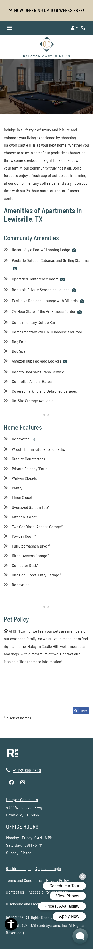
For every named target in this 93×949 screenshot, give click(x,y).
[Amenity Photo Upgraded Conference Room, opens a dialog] (62, 279)
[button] (46, 10)
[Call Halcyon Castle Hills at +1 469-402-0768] (84, 28)
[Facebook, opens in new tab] (11, 782)
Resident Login (18, 868)
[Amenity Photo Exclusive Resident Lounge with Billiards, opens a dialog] (82, 301)
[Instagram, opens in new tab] (22, 782)
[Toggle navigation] (9, 28)
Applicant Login (48, 868)
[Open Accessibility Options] (11, 925)
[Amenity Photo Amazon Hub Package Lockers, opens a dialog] (65, 361)
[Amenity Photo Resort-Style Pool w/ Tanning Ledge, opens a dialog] (74, 250)
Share (83, 711)
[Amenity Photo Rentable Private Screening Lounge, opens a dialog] (74, 290)
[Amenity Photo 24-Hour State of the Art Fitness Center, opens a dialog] (79, 312)
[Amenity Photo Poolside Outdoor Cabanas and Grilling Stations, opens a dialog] (15, 268)
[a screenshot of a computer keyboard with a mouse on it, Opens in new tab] (12, 752)
